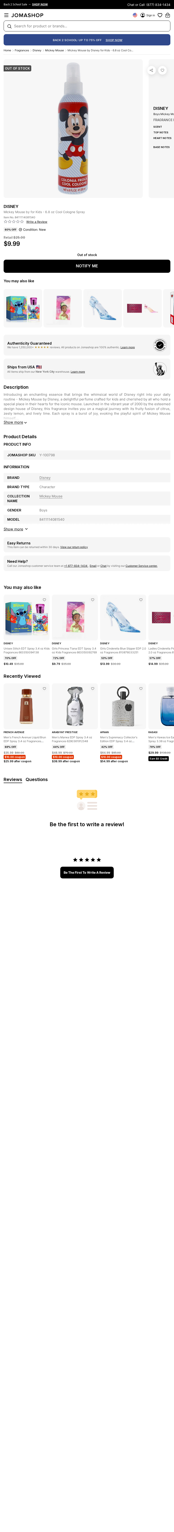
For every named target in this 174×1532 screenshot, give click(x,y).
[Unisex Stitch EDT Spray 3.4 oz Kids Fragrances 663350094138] (44, 599)
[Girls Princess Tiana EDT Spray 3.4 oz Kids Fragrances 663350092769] (92, 599)
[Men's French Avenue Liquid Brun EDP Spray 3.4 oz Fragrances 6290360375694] (44, 688)
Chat (103, 565)
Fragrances (22, 50)
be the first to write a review (87, 872)
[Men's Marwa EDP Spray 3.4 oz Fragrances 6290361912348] (92, 688)
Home (7, 50)
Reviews (13, 779)
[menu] (6, 15)
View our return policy (74, 547)
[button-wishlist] (160, 15)
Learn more (128, 347)
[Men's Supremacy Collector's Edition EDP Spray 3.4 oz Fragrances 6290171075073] (141, 688)
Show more (13, 422)
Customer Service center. (141, 565)
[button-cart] (167, 15)
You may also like (19, 281)
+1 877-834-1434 (76, 565)
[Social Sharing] (151, 70)
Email (93, 565)
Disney (37, 50)
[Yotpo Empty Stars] (14, 222)
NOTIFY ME (87, 266)
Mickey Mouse (54, 50)
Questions (37, 779)
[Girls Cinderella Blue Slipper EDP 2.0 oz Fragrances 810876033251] (141, 599)
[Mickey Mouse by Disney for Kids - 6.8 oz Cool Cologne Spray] (162, 70)
